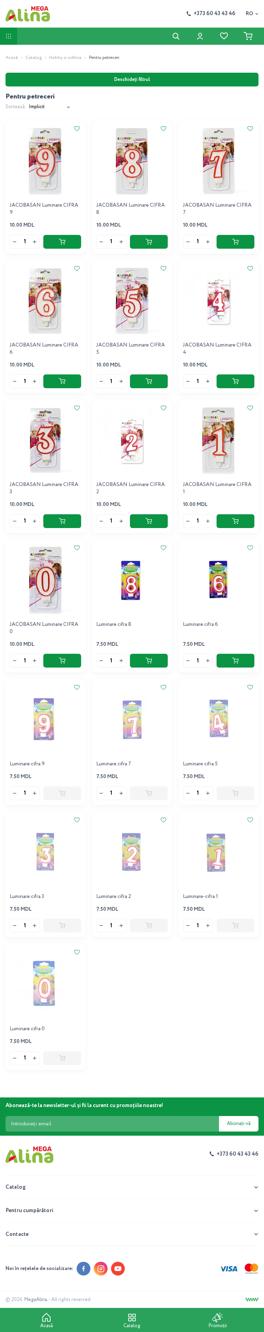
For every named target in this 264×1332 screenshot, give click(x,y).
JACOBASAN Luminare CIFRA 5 (130, 348)
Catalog (33, 57)
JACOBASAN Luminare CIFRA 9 (44, 209)
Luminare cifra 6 (200, 624)
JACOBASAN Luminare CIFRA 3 (44, 488)
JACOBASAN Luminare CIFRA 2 (130, 488)
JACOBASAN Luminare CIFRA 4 (217, 348)
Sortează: (16, 107)
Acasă (12, 57)
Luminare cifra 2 (113, 896)
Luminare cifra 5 (200, 764)
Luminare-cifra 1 (200, 896)
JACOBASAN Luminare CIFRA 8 (130, 209)
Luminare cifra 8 (113, 624)
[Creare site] (251, 1299)
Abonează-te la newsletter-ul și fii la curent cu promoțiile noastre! (84, 1105)
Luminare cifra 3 (27, 896)
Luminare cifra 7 (113, 764)
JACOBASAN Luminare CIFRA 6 (44, 348)
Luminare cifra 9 (27, 764)
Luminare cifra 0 (27, 1029)
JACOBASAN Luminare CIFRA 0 (44, 628)
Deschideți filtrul (132, 79)
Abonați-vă (239, 1123)
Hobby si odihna (65, 57)
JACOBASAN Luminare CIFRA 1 (217, 488)
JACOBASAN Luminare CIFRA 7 (217, 209)
